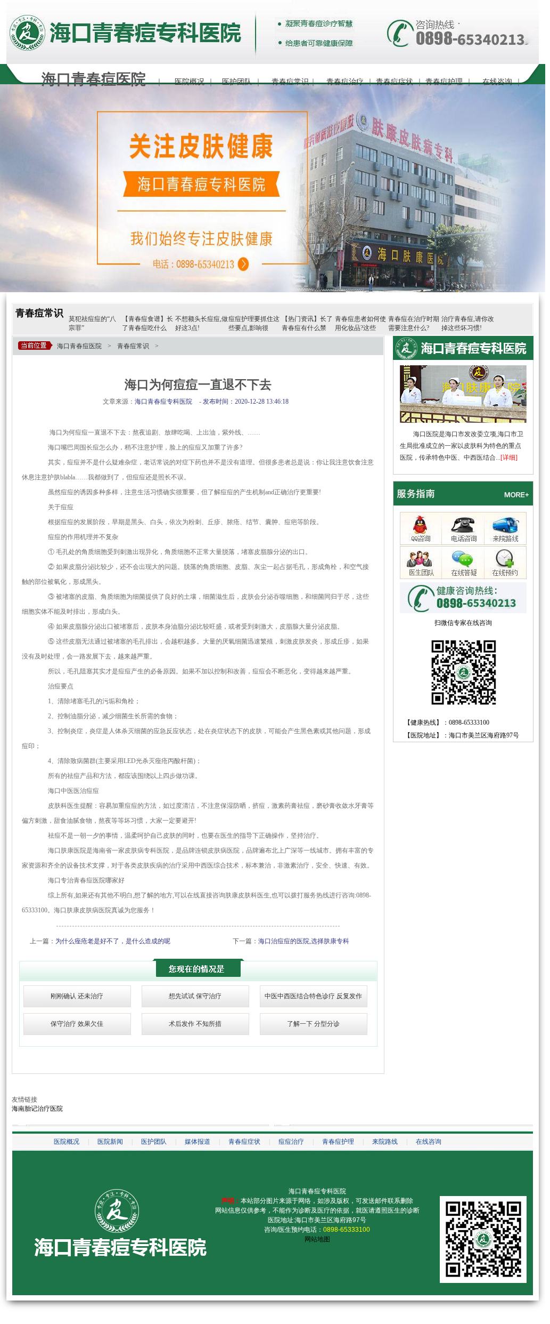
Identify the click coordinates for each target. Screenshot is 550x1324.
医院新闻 (110, 1141)
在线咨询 (497, 82)
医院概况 (189, 82)
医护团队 (237, 82)
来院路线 (385, 1141)
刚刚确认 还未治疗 (77, 996)
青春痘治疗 (345, 82)
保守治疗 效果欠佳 (77, 1024)
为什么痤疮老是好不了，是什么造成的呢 (112, 941)
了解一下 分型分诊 (313, 1024)
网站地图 (317, 1239)
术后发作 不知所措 (195, 1024)
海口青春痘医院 (79, 346)
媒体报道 (197, 1141)
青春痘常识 (290, 82)
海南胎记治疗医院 (37, 1108)
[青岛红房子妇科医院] (463, 369)
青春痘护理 (444, 82)
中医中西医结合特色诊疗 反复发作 (313, 996)
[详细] (509, 457)
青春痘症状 (394, 82)
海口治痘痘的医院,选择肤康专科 (303, 941)
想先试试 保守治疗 (195, 996)
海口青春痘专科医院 (317, 1191)
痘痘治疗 (291, 1141)
